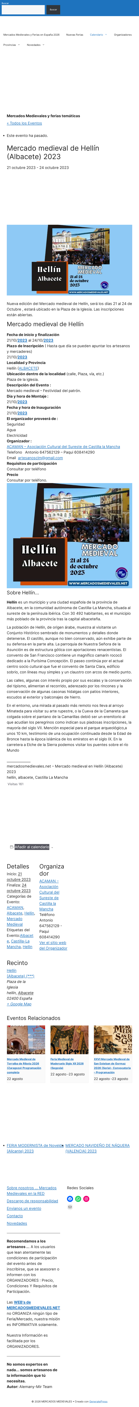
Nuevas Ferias (74, 34)
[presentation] (26, 1040)
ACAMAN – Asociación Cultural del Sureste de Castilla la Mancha (63, 446)
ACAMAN (15, 907)
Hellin (29, 913)
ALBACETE (28, 368)
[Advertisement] (69, 82)
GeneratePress (98, 1401)
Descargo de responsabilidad (32, 1201)
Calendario (96, 34)
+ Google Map (19, 1004)
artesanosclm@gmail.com (40, 458)
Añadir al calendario (32, 847)
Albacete (14, 913)
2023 (22, 340)
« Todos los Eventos (24, 123)
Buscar (5, 3)
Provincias (9, 44)
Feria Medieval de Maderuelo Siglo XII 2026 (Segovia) (67, 1063)
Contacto (15, 1216)
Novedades (34, 44)
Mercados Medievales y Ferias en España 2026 (31, 34)
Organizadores (123, 34)
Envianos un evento (24, 1208)
